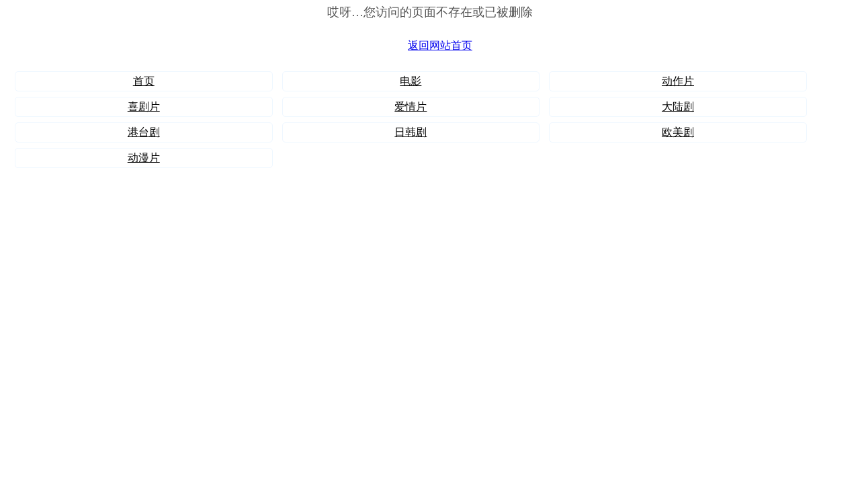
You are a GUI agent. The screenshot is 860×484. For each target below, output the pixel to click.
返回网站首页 (440, 45)
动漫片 (144, 157)
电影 (410, 81)
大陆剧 (678, 106)
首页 (144, 81)
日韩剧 (410, 132)
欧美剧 (678, 132)
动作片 (678, 81)
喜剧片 (144, 106)
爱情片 (410, 106)
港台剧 (144, 132)
